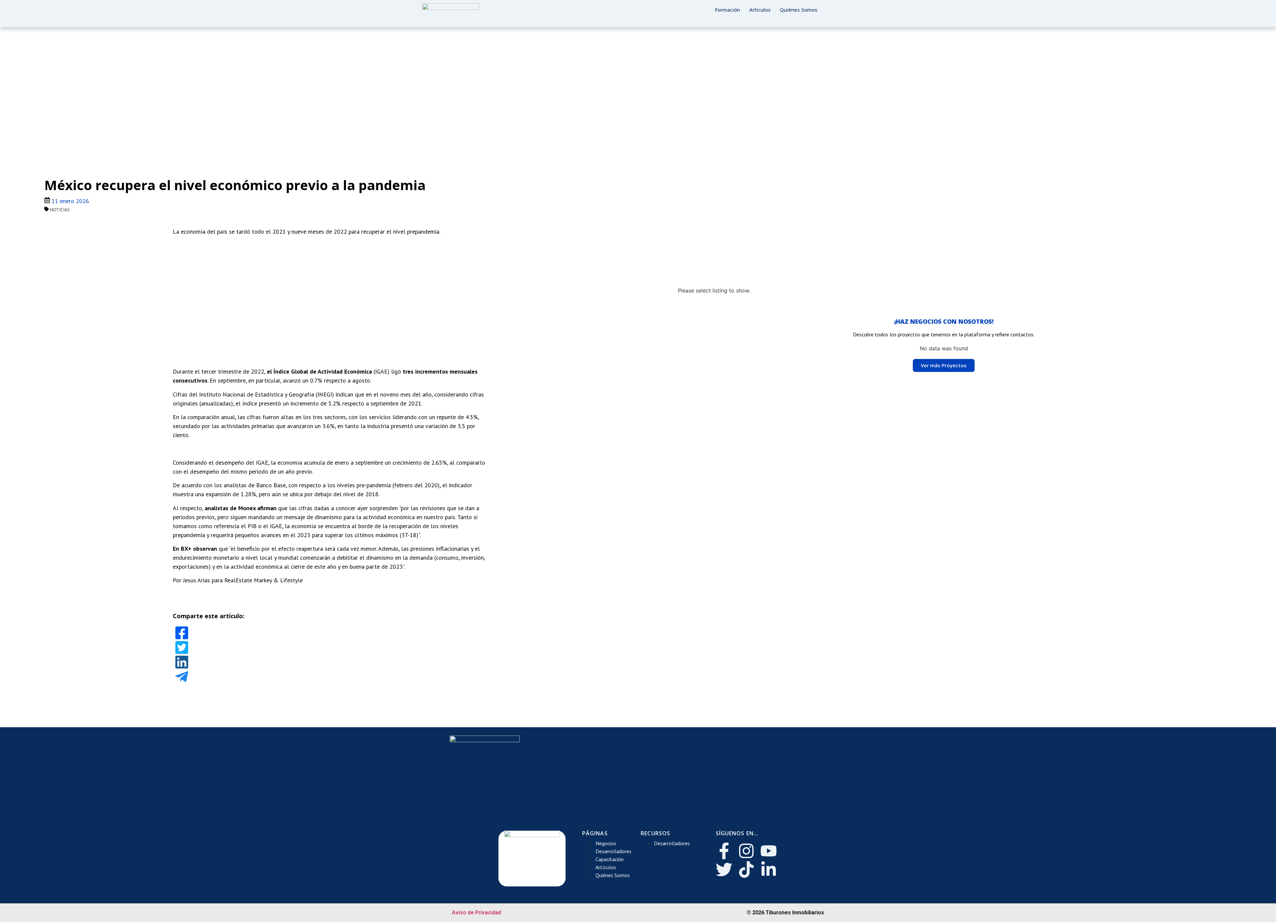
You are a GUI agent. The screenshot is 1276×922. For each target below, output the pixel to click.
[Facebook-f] (724, 851)
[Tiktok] (746, 869)
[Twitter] (724, 869)
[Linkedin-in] (768, 869)
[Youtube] (768, 851)
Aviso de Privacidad (476, 912)
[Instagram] (746, 851)
